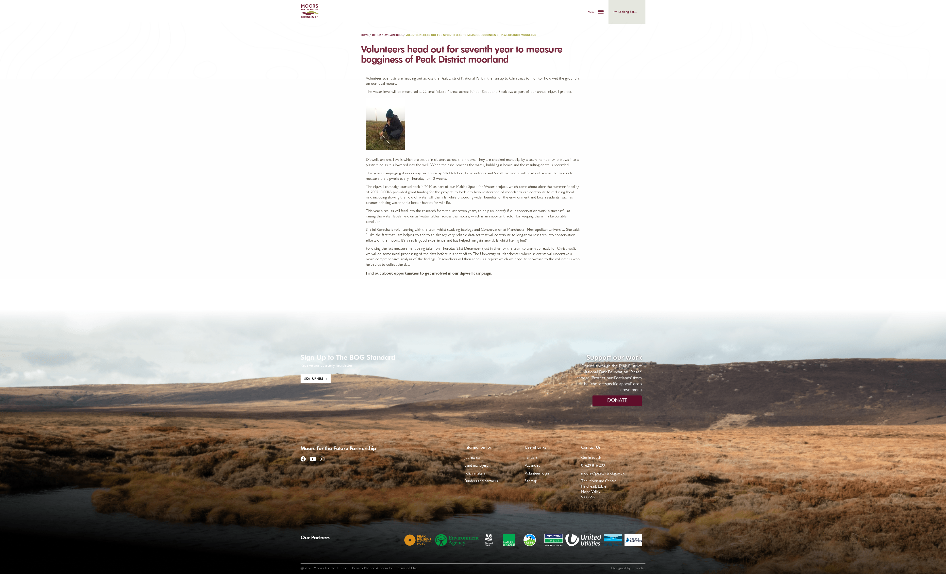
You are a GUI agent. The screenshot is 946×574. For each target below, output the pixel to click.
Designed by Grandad (628, 569)
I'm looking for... (625, 12)
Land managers (476, 466)
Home (365, 35)
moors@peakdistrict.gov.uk (602, 474)
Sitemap (531, 481)
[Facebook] (303, 457)
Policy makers (475, 474)
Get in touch (591, 458)
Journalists (472, 458)
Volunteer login (537, 474)
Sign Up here (313, 378)
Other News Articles (387, 35)
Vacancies (532, 466)
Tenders (531, 458)
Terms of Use (406, 569)
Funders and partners (481, 481)
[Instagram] (322, 457)
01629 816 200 (593, 466)
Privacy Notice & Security (372, 569)
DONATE (617, 400)
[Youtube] (312, 457)
